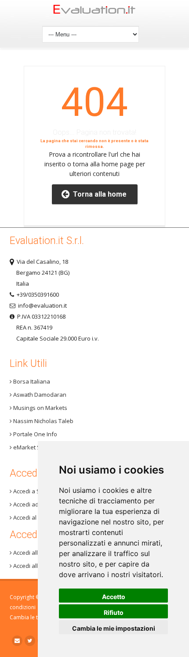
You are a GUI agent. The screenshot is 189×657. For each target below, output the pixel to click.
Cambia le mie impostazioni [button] (113, 628)
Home (95, 11)
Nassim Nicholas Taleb (42, 421)
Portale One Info (34, 434)
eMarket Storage (35, 447)
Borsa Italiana (31, 381)
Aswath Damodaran (39, 395)
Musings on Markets (39, 408)
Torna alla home (98, 194)
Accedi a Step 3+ (34, 491)
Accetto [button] (113, 596)
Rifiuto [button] (114, 612)
